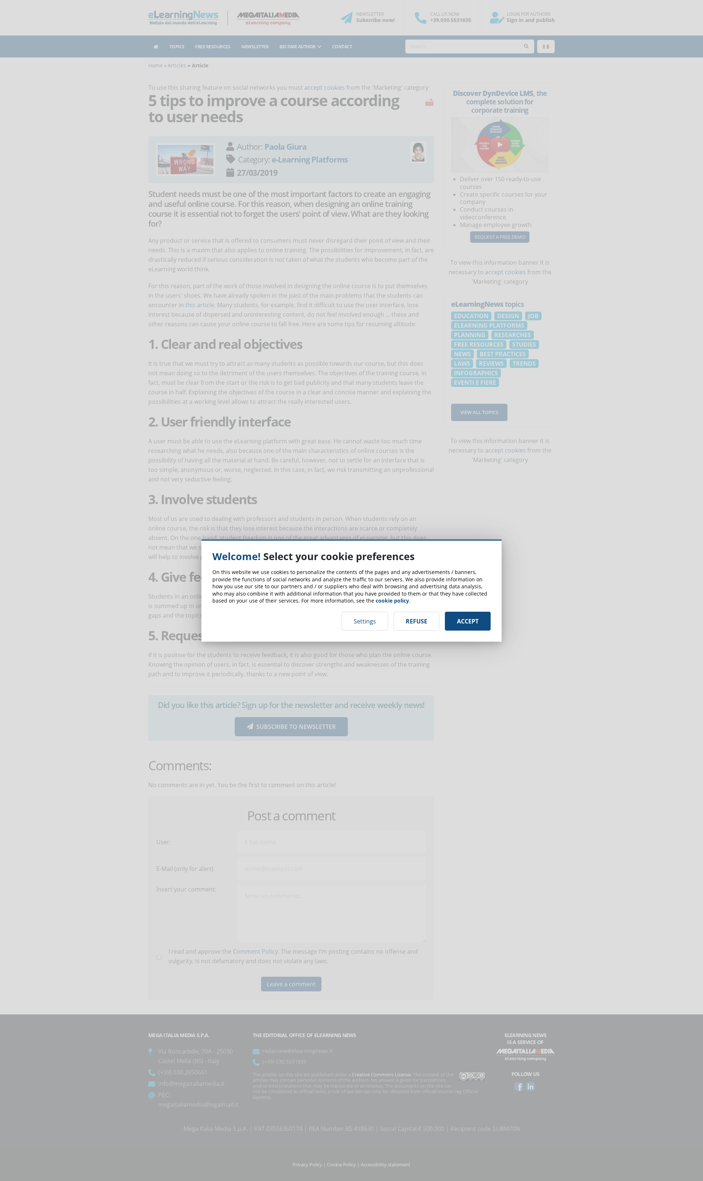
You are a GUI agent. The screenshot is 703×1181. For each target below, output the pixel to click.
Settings (365, 621)
